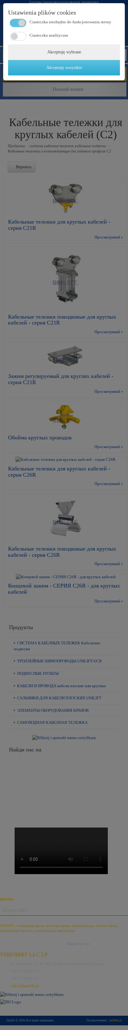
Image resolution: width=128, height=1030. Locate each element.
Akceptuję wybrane (64, 52)
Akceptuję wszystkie (64, 67)
